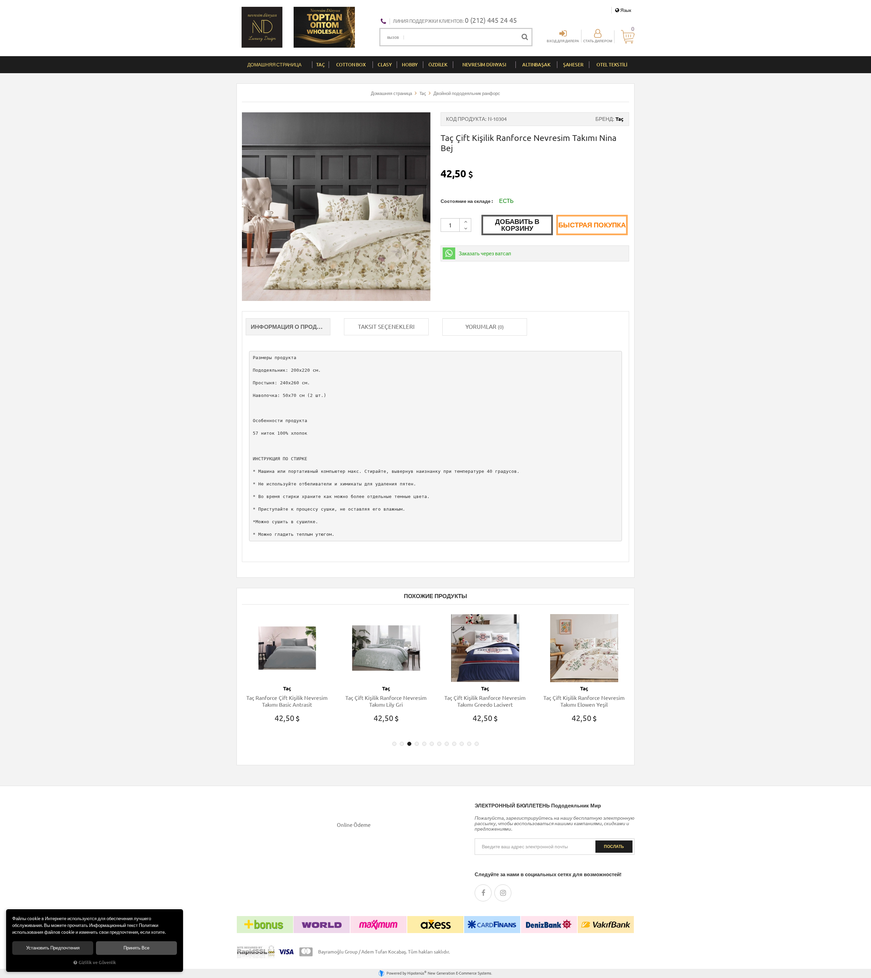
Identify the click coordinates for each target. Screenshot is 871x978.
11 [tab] (469, 744)
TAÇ (320, 64)
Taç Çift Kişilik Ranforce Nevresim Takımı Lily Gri (290, 701)
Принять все (136, 947)
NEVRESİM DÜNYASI (484, 64)
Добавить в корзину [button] (517, 225)
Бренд (604, 119)
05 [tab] (424, 744)
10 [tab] (462, 744)
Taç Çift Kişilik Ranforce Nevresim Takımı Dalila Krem (587, 701)
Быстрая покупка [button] (592, 225)
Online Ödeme (354, 825)
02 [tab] (402, 744)
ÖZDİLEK (437, 64)
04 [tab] (417, 744)
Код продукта (465, 119)
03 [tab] (409, 744)
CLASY (385, 64)
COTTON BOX (351, 64)
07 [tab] (439, 744)
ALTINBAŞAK (536, 64)
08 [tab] (447, 744)
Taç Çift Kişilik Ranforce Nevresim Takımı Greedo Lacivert (389, 701)
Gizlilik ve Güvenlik (97, 962)
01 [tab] (394, 744)
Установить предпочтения (53, 947)
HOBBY (410, 64)
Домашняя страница (274, 64)
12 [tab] (477, 744)
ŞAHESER (573, 64)
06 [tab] (432, 744)
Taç (619, 119)
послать (614, 846)
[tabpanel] (290, 674)
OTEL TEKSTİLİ (611, 64)
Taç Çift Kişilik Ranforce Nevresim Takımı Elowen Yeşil (488, 701)
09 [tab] (454, 744)
